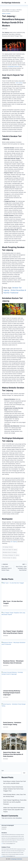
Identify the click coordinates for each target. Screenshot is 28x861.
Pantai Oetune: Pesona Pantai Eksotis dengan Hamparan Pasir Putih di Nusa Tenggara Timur (13, 789)
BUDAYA (4, 13)
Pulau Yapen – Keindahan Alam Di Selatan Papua (6, 567)
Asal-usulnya (19, 82)
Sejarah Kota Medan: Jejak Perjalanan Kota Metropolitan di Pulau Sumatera (13, 754)
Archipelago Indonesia (13, 66)
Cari (3, 770)
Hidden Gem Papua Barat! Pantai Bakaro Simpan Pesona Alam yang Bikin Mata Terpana (14, 809)
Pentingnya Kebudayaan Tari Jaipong (11, 555)
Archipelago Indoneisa (8, 547)
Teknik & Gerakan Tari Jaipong (9, 557)
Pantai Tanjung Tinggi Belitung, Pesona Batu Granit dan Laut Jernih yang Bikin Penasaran (14, 802)
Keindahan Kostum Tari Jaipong (9, 552)
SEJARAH (8, 13)
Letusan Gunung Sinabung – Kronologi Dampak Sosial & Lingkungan (12, 692)
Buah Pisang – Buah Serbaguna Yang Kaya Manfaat (21, 567)
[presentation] (14, 590)
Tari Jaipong (13, 541)
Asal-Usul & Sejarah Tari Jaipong (10, 549)
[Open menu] (25, 3)
